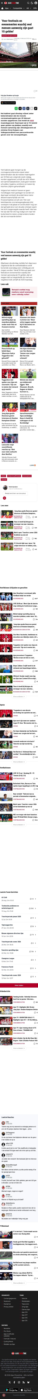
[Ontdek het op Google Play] (11, 1390)
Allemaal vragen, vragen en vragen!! (12, 1191)
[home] (2, 8)
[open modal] (35, 3)
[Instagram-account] (19, 1382)
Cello (7, 1122)
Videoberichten (19, 1002)
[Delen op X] (27, 108)
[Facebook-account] (14, 1382)
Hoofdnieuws (18, 598)
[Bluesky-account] (28, 1382)
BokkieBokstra (10, 1203)
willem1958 (9, 1143)
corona (4, 479)
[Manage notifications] (3, 1395)
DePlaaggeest (10, 1132)
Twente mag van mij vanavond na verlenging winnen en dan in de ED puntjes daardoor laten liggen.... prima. (19, 1128)
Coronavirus (27, 476)
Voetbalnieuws (19, 778)
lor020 (8, 1176)
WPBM (8, 1186)
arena (3, 476)
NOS (32, 121)
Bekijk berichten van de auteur (15, 493)
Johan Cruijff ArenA (14, 476)
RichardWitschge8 (11, 1165)
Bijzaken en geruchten (9, 35)
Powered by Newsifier (19, 1395)
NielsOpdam (10, 39)
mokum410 (9, 1154)
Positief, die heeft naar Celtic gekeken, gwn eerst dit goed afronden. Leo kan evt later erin (19, 1181)
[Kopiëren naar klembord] (35, 108)
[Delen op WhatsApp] (16, 108)
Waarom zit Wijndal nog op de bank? (13, 1199)
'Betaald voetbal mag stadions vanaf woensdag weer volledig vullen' (22, 292)
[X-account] (9, 1382)
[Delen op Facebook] (24, 108)
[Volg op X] (4, 498)
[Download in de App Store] (26, 1390)
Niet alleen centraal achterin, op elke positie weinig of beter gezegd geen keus (19, 1171)
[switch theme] (32, 3)
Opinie (15, 715)
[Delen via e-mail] (31, 108)
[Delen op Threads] (20, 108)
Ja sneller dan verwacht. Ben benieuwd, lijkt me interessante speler (19, 1160)
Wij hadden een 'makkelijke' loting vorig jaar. (15, 1219)
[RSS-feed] (24, 1382)
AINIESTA (9, 1214)
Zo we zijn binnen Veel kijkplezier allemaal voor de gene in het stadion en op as (19, 1138)
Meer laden (19, 985)
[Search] (28, 3)
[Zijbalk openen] (2, 3)
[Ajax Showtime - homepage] (11, 3)
